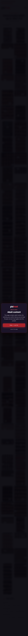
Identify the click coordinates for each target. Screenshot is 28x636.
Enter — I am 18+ (14, 325)
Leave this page (14, 329)
